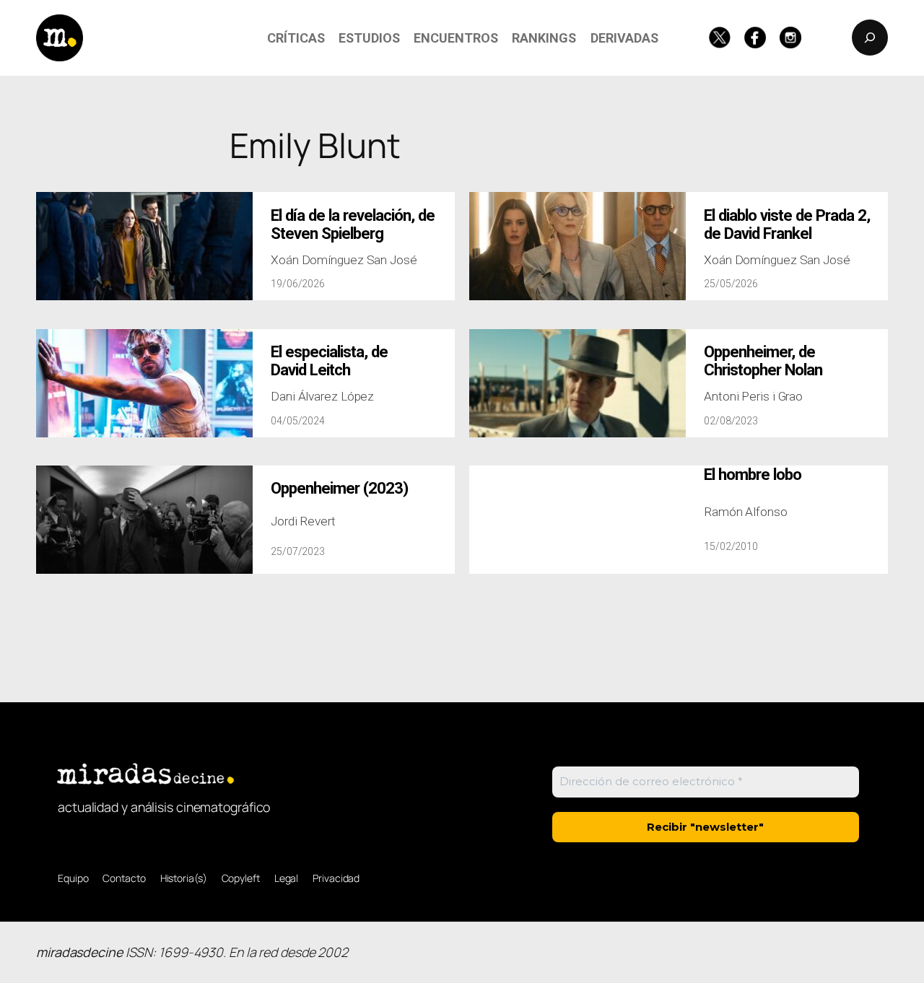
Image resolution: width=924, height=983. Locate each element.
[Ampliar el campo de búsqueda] (870, 37)
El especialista (329, 361)
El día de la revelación (353, 224)
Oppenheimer (763, 361)
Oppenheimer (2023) (339, 488)
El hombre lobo (752, 475)
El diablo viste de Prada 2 (787, 224)
